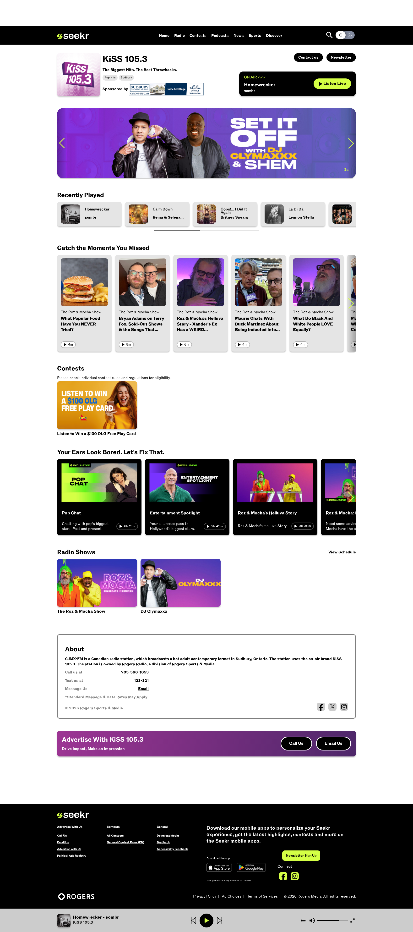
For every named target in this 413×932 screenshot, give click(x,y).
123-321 (141, 680)
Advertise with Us (69, 849)
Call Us (296, 743)
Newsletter (341, 57)
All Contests (115, 836)
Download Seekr (168, 836)
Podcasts (220, 35)
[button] (107, 920)
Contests (198, 35)
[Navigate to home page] (73, 36)
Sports (255, 35)
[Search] (329, 35)
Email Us (333, 743)
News (239, 35)
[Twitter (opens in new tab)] (332, 707)
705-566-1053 (135, 672)
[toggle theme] (345, 35)
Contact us (308, 57)
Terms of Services (262, 896)
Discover (274, 35)
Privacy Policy (204, 896)
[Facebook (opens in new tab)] (321, 707)
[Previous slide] (62, 143)
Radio (179, 35)
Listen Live (334, 83)
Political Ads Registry (71, 856)
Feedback (163, 842)
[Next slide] (351, 143)
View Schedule (342, 552)
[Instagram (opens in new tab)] (344, 707)
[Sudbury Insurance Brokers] (166, 89)
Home (164, 35)
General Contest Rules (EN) (125, 842)
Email (143, 688)
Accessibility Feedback (172, 849)
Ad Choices (231, 896)
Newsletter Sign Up (301, 855)
